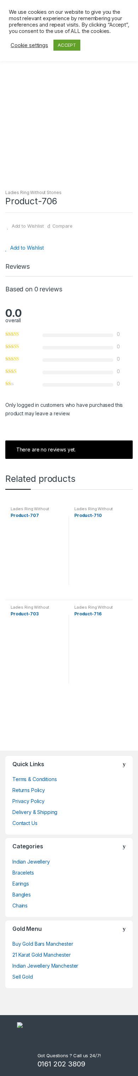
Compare (62, 226)
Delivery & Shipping (34, 812)
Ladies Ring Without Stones (33, 192)
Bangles (21, 895)
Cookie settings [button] (29, 45)
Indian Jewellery (31, 862)
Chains (20, 906)
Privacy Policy (28, 801)
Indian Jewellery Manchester (45, 966)
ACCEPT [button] (67, 45)
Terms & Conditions (34, 779)
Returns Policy (28, 790)
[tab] (17, 269)
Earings (20, 884)
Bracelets (23, 873)
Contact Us (25, 823)
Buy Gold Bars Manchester (42, 944)
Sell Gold (22, 977)
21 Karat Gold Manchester (41, 955)
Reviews (17, 266)
